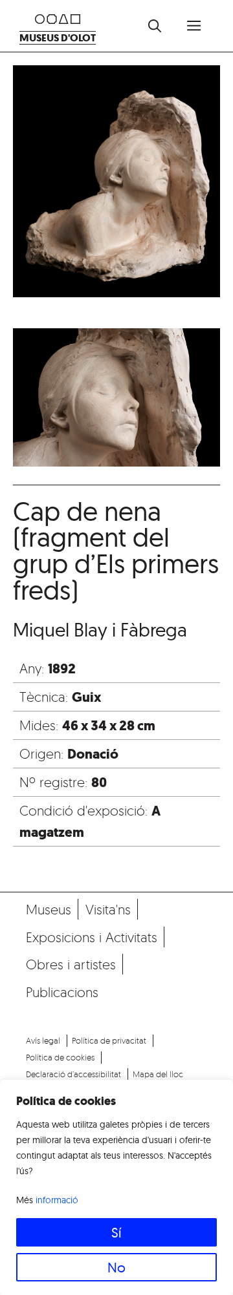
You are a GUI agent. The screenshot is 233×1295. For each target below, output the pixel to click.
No (116, 1267)
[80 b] (116, 183)
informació (57, 1200)
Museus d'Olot (57, 38)
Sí (116, 1232)
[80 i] (116, 399)
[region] (116, 1187)
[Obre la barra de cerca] (154, 25)
